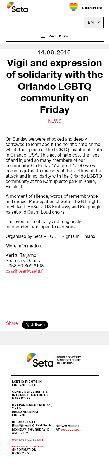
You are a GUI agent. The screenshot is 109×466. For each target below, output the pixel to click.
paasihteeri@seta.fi (25, 271)
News (54, 121)
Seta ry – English (17, 7)
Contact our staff (28, 440)
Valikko (58, 36)
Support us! (92, 8)
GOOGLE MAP (71, 430)
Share (12, 323)
